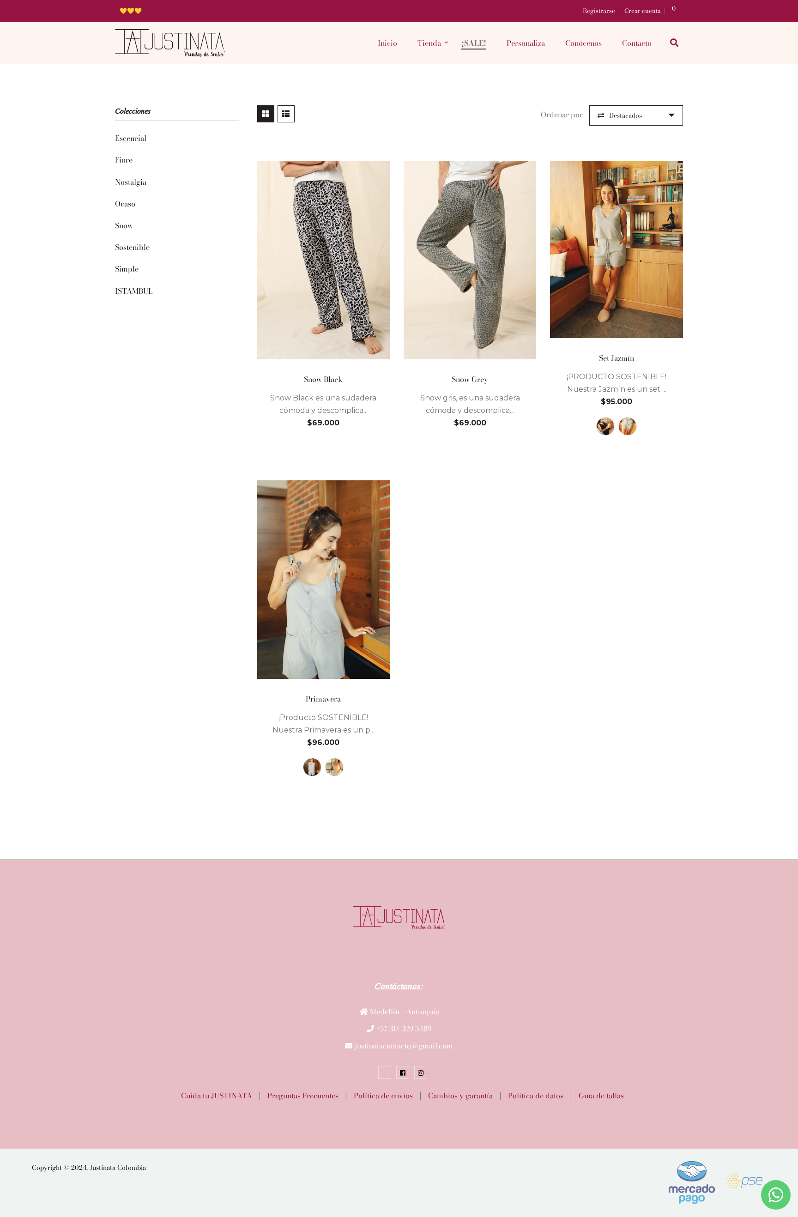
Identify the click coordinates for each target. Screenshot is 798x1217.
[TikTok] (384, 1072)
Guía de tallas (601, 1095)
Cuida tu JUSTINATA (216, 1095)
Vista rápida (323, 352)
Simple (127, 268)
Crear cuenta (642, 10)
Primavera (323, 698)
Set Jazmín (616, 357)
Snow (124, 225)
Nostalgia (130, 182)
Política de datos (535, 1095)
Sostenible (132, 247)
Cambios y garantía (460, 1095)
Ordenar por (562, 114)
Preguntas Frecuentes (303, 1095)
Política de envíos (383, 1095)
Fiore (124, 159)
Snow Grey (470, 379)
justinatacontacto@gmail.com (404, 1045)
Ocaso (125, 203)
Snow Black (323, 379)
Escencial (130, 138)
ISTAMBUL (133, 291)
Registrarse (599, 10)
